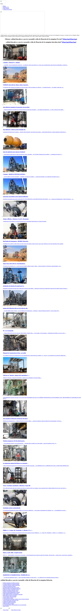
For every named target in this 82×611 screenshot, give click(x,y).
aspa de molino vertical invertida (9, 596)
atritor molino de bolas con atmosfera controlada (12, 594)
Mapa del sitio (6, 606)
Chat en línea (5, 609)
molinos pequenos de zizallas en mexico (11, 582)
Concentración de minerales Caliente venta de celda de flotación (16, 599)
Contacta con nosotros (7, 9)
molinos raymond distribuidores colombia (11, 592)
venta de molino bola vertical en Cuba (10, 600)
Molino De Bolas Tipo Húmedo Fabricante (11, 588)
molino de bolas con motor (8, 603)
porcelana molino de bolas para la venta (11, 587)
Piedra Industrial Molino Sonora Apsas (11, 593)
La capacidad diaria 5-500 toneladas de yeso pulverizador (14, 604)
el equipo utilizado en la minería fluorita (11, 584)
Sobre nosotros (6, 8)
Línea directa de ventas (15, 609)
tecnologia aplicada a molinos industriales (11, 585)
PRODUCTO (6, 7)
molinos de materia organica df (9, 602)
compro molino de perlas (8, 597)
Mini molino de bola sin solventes (10, 595)
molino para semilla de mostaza (9, 586)
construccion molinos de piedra (9, 601)
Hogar (4, 6)
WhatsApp (73, 39)
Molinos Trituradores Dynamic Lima (10, 591)
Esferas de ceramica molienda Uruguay (11, 589)
